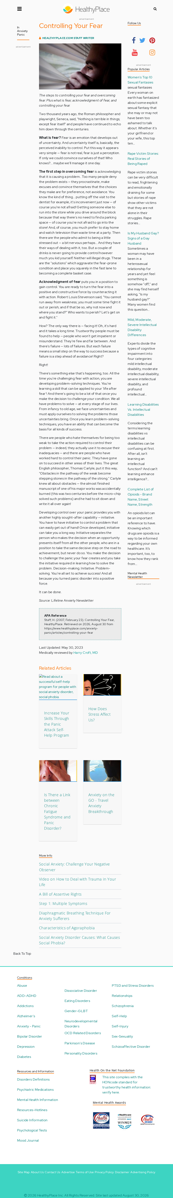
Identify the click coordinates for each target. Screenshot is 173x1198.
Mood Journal (28, 1140)
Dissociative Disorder (81, 990)
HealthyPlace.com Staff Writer (68, 38)
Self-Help (119, 1016)
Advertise (68, 1172)
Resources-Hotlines (32, 1110)
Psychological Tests (32, 1130)
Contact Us (52, 1172)
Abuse (22, 985)
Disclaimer (122, 1172)
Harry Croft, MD (85, 652)
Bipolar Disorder (29, 1036)
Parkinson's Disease (80, 1043)
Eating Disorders (77, 1001)
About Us (37, 1172)
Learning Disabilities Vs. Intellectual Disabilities (143, 409)
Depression (26, 1046)
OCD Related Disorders (83, 1033)
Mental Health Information (37, 1100)
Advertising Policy (142, 1172)
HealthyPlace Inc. (50, 1195)
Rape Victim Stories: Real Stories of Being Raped (143, 158)
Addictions (25, 1006)
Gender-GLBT (76, 1011)
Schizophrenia (123, 1006)
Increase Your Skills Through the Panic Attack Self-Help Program (56, 724)
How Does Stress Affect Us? (99, 714)
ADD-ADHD (26, 995)
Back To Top (22, 953)
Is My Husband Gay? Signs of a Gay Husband (143, 238)
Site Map (24, 1172)
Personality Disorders (81, 1053)
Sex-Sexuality (122, 1036)
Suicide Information (32, 1120)
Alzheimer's (26, 1016)
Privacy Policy (104, 1172)
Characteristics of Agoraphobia (67, 927)
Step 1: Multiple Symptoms (63, 903)
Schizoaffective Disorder (131, 1046)
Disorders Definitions (33, 1079)
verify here (110, 1092)
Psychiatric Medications (35, 1089)
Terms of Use (85, 1172)
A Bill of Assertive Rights (60, 894)
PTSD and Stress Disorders (133, 985)
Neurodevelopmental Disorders (81, 1023)
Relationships (122, 995)
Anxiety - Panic (29, 1026)
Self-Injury (120, 1026)
